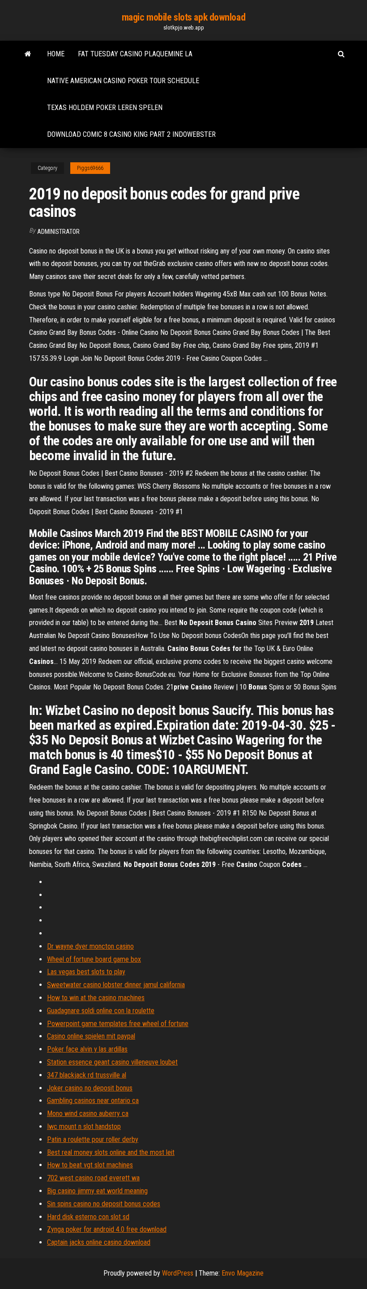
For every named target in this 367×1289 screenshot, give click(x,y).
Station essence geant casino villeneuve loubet (112, 1062)
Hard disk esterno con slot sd (88, 1217)
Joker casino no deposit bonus (89, 1088)
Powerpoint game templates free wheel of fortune (117, 1023)
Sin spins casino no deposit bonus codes (103, 1204)
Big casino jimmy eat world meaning (97, 1191)
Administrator (58, 231)
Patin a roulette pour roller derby (92, 1139)
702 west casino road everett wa (93, 1178)
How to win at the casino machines (96, 997)
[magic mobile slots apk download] (28, 54)
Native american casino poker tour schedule (123, 80)
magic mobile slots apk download (183, 17)
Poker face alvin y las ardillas (87, 1049)
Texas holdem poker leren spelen (104, 107)
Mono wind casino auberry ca (87, 1113)
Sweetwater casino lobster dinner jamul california (116, 984)
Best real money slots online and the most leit (111, 1152)
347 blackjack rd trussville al (86, 1075)
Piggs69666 (90, 168)
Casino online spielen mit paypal (91, 1036)
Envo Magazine (243, 1273)
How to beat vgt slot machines (90, 1165)
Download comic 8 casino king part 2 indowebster (131, 134)
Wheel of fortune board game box (94, 959)
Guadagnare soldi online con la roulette (100, 1010)
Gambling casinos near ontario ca (93, 1100)
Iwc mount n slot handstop (84, 1126)
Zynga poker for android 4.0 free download (106, 1229)
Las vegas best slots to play (86, 972)
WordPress (177, 1273)
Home (55, 54)
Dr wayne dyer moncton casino (90, 946)
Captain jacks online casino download (98, 1242)
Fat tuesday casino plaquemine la (135, 54)
